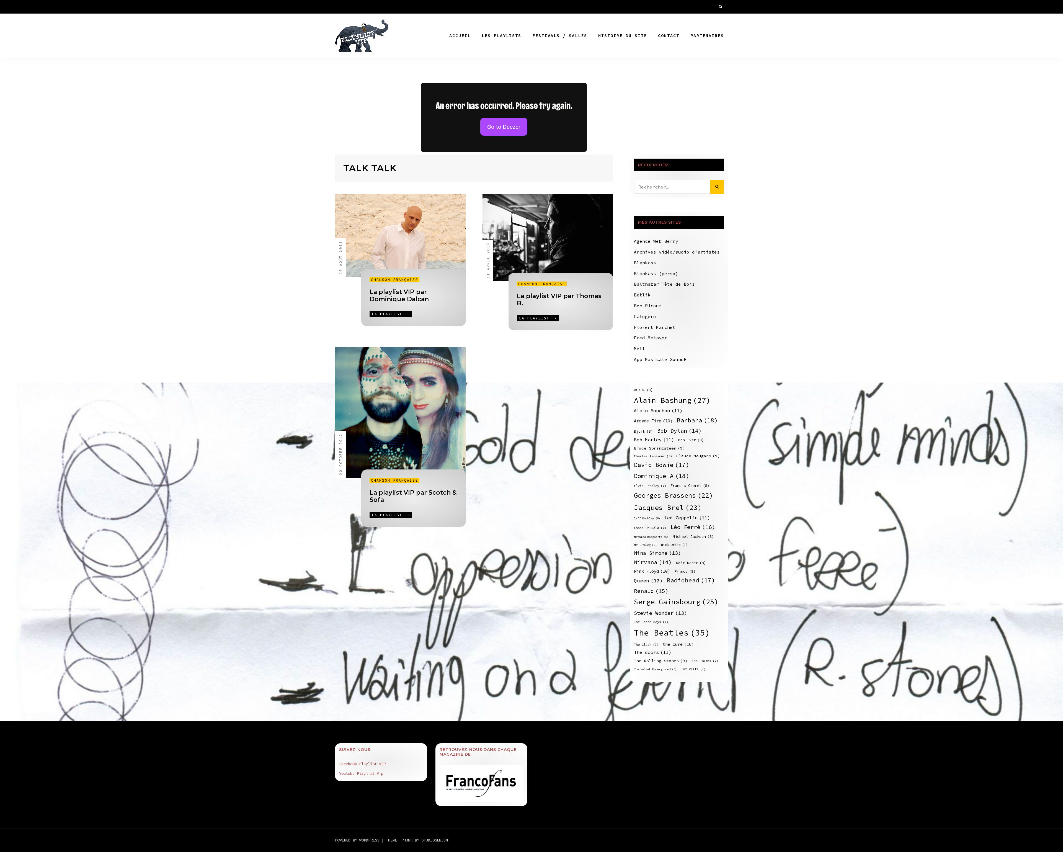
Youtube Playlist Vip (361, 773)
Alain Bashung (672, 400)
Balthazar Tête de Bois (664, 284)
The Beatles (672, 633)
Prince (685, 571)
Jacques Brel (668, 507)
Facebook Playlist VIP (362, 763)
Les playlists (501, 35)
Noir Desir (691, 563)
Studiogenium (434, 840)
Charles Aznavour (653, 456)
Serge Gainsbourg (676, 601)
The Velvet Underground (655, 669)
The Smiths (705, 661)
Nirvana (653, 562)
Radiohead (691, 580)
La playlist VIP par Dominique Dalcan (399, 295)
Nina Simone (657, 553)
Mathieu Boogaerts (651, 537)
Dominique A (661, 476)
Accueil (460, 35)
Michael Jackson (693, 536)
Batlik (642, 295)
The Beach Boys (651, 622)
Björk (643, 431)
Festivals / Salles (559, 35)
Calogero (645, 316)
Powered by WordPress (358, 840)
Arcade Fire (653, 421)
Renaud (651, 590)
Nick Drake (674, 545)
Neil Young (645, 545)
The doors (652, 652)
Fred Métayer (650, 337)
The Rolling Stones (661, 660)
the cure (678, 644)
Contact (668, 35)
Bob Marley (654, 440)
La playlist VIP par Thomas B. (559, 299)
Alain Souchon (658, 411)
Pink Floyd (652, 571)
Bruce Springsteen (659, 448)
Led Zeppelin (687, 518)
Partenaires (707, 35)
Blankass (645, 262)
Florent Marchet (654, 327)
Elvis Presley (650, 486)
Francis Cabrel (689, 485)
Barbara (697, 420)
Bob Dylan (679, 430)
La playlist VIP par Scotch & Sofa (413, 496)
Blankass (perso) (656, 273)
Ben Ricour (648, 305)
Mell (639, 348)
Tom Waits (693, 669)
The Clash (646, 644)
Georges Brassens (673, 495)
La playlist (387, 314)
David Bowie (661, 465)
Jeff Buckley (647, 518)
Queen (648, 581)
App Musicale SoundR (660, 359)
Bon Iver (691, 440)
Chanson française (394, 279)
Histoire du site (622, 35)
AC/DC (643, 390)
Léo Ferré (692, 527)
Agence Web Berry (656, 241)
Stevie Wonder (660, 613)
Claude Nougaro (698, 455)
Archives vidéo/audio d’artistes (677, 252)
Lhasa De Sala (650, 528)
